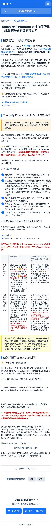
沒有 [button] (40, 479)
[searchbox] (26, 11)
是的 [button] (31, 479)
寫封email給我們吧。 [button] (36, 511)
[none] (6, 3)
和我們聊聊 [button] (16, 511)
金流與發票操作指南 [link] (19, 21)
